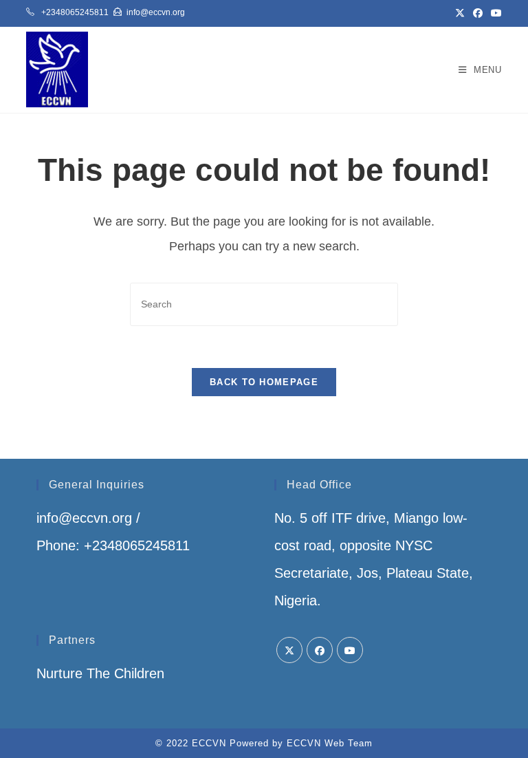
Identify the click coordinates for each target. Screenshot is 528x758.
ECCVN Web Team (330, 743)
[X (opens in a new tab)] (460, 13)
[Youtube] (350, 650)
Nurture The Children (100, 673)
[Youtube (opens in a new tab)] (494, 13)
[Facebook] (320, 650)
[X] (289, 650)
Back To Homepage (264, 382)
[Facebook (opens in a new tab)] (478, 13)
